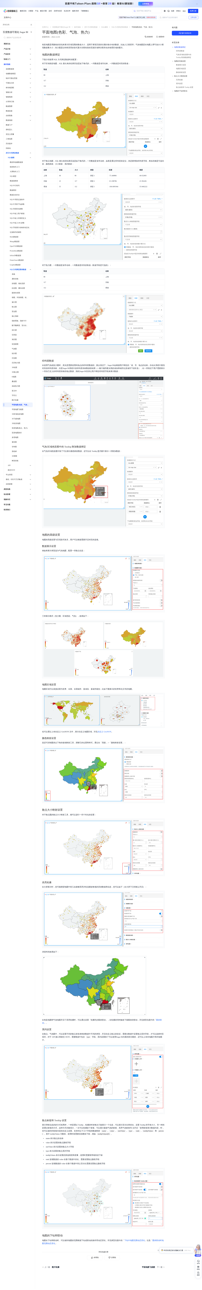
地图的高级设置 (180, 61)
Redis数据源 (14, 237)
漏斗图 (14, 302)
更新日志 (7, 44)
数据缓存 (13, 190)
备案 (172, 11)
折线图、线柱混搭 (18, 283)
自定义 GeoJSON (104, 732)
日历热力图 (16, 363)
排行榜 (14, 330)
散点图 (14, 307)
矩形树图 (15, 344)
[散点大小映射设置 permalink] (65, 810)
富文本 (14, 391)
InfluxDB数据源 (15, 255)
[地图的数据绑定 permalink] (62, 55)
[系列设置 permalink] (54, 1029)
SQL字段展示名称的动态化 (19, 227)
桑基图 (14, 381)
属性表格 (15, 279)
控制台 (178, 11)
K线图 (14, 377)
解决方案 (43, 11)
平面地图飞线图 (17, 409)
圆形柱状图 (16, 293)
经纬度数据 (180, 51)
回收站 (8, 148)
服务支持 (75, 11)
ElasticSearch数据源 (17, 260)
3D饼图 (14, 456)
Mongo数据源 (14, 241)
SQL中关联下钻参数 (17, 204)
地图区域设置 (181, 68)
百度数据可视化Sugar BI (15, 32)
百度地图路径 (17, 433)
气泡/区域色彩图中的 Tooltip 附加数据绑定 (183, 56)
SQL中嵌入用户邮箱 (17, 213)
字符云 (14, 395)
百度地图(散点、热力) (20, 428)
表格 (13, 274)
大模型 (30, 11)
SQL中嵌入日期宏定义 (18, 218)
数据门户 (9, 125)
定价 (50, 11)
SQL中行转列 (15, 185)
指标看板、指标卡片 (19, 321)
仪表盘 (14, 335)
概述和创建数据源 (16, 162)
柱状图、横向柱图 (18, 288)
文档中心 (7, 17)
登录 (184, 11)
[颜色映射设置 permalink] (58, 738)
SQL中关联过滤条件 (17, 199)
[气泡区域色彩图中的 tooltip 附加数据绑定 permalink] (88, 447)
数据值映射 (14, 181)
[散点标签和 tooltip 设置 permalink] (69, 1120)
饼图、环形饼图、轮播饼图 (21, 297)
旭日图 (14, 339)
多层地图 (15, 437)
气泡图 (14, 349)
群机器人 (9, 129)
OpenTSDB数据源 (16, 246)
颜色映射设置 (181, 72)
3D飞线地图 (16, 419)
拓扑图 (14, 353)
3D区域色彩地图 (18, 414)
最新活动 (23, 11)
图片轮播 (15, 400)
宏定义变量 (10, 134)
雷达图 (14, 311)
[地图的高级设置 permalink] (62, 535)
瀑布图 (14, 442)
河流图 (14, 358)
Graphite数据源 (15, 265)
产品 (36, 11)
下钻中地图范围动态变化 (134, 1240)
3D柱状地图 (16, 423)
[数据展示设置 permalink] (58, 546)
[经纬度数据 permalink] (56, 361)
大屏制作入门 (15, 171)
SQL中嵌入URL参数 (17, 223)
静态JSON (11, 470)
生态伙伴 (67, 11)
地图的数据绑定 (180, 47)
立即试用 (193, 17)
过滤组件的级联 (15, 232)
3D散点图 (15, 372)
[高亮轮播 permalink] (54, 882)
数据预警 (9, 106)
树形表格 (15, 461)
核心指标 (15, 316)
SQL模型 (13, 176)
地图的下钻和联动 (180, 91)
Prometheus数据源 (16, 251)
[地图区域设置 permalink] (58, 684)
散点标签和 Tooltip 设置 (184, 87)
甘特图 (14, 447)
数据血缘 (9, 111)
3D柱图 (14, 367)
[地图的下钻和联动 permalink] (65, 1235)
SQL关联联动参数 (16, 209)
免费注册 (193, 11)
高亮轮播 (179, 80)
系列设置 (179, 83)
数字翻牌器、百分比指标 (21, 325)
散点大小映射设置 (180, 76)
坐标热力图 (16, 386)
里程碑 (14, 451)
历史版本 (9, 143)
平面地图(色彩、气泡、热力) (21, 405)
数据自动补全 (15, 195)
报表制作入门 (15, 167)
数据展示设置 (181, 65)
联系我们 (7, 510)
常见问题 (7, 504)
